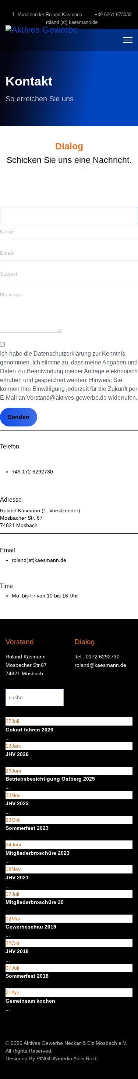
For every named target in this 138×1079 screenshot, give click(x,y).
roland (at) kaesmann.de (72, 22)
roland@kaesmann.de (100, 665)
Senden (18, 417)
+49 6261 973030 (113, 14)
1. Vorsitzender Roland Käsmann (47, 14)
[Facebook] (69, 7)
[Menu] (127, 40)
